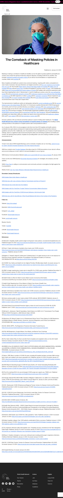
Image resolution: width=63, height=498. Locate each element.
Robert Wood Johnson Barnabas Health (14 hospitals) (33, 86)
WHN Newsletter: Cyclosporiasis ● (48, 2)
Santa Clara (20, 88)
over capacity (12, 116)
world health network (11, 218)
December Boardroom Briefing (29, 158)
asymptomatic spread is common (20, 94)
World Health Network (14, 214)
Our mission (20, 478)
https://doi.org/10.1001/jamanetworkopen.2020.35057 (18, 315)
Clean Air (50, 481)
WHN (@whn (11, 207)
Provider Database (21, 149)
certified (29, 96)
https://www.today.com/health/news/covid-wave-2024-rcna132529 (29, 374)
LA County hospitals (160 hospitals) (21, 97)
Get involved (56, 8)
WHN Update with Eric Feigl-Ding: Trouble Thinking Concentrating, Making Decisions (24, 188)
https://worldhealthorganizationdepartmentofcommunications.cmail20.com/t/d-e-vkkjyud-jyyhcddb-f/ (29, 402)
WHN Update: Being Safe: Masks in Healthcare (14, 177)
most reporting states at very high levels (32, 108)
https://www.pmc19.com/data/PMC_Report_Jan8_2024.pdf (18, 381)
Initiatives (34, 484)
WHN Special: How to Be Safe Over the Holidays (15, 185)
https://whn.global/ (12, 203)
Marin (10, 88)
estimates (38, 107)
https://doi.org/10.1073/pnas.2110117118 (26, 259)
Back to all (7, 14)
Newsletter (20, 484)
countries (16, 79)
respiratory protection (41, 96)
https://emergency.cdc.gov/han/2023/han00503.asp (16, 411)
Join (33, 478)
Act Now (34, 481)
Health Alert (5, 110)
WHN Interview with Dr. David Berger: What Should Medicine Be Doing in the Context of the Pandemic (29, 196)
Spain (48, 88)
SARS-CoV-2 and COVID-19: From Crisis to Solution (38, 155)
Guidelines (35, 487)
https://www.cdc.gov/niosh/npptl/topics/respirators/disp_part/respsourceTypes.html (25, 328)
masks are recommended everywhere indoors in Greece (20, 90)
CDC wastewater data (50, 107)
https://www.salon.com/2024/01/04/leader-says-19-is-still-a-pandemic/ (31, 416)
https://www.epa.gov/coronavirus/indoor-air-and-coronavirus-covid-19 (34, 307)
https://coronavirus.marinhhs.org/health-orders (45, 279)
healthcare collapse (53, 114)
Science (50, 484)
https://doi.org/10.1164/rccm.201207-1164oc (24, 322)
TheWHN (8, 226)
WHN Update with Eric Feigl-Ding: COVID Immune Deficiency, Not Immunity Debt (23, 192)
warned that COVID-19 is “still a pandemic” (34, 112)
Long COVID (51, 478)
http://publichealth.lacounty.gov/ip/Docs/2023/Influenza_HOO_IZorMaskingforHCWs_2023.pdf (27, 352)
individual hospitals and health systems (17, 77)
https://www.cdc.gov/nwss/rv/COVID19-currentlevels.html (17, 396)
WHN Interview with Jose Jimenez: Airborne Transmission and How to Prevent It (23, 181)
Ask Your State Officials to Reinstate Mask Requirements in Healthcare (29, 170)
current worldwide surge (45, 103)
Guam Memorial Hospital (42, 97)
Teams (19, 481)
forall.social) (18, 207)
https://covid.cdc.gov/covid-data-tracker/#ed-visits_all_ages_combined (37, 444)
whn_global (11, 211)
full (5, 116)
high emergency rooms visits (29, 116)
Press (18, 487)
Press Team (9, 164)
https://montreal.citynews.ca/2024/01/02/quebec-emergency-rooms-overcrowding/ (25, 438)
